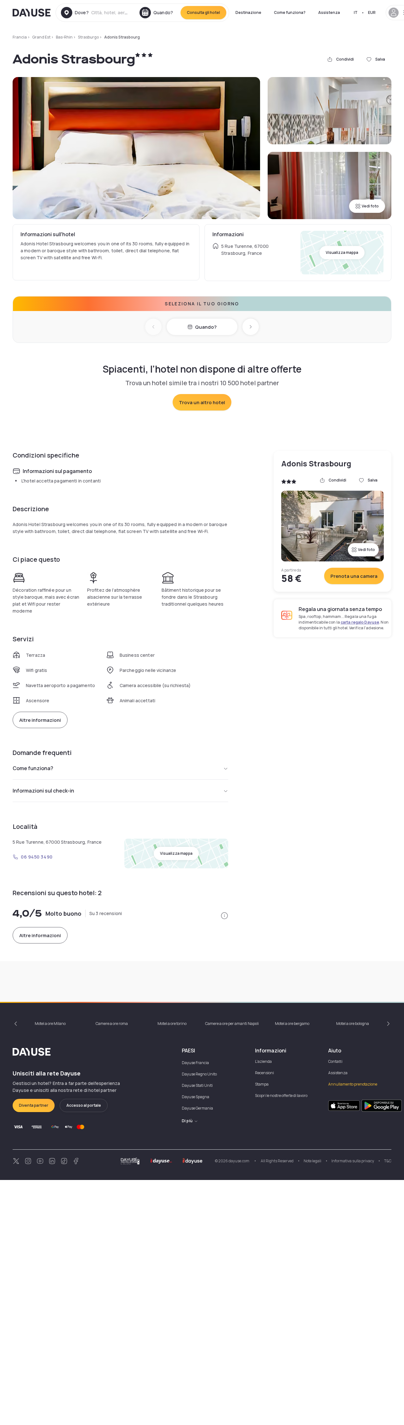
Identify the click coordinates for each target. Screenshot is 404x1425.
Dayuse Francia (195, 1062)
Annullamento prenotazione (352, 1084)
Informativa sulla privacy (352, 1161)
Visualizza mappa (342, 252)
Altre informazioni (40, 720)
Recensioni (264, 1072)
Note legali (312, 1161)
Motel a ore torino (172, 1023)
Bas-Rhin (64, 37)
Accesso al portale (83, 1105)
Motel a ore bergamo (292, 1023)
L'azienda (263, 1061)
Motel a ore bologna (352, 1023)
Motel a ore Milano (50, 1023)
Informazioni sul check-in (43, 790)
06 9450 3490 (37, 857)
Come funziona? (290, 12)
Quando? (206, 327)
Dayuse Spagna (195, 1096)
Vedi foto (370, 206)
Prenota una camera (353, 576)
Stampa (262, 1084)
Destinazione (248, 12)
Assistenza (329, 12)
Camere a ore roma (112, 1023)
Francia (20, 37)
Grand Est (41, 37)
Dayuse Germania (197, 1108)
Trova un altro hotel (202, 402)
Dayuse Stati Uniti (197, 1085)
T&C (387, 1161)
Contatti (335, 1061)
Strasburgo (88, 37)
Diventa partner (33, 1105)
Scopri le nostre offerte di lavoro (281, 1095)
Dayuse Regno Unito (199, 1074)
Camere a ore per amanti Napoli (232, 1023)
